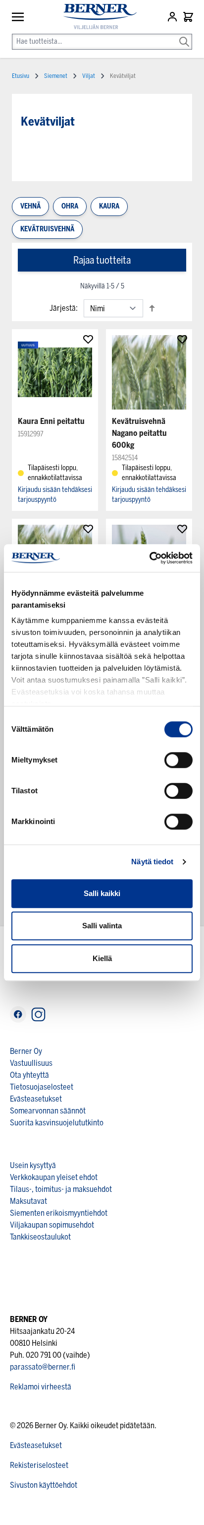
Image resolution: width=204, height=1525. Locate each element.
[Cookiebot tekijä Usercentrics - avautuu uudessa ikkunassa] (149, 558)
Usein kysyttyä (33, 1165)
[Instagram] (38, 1014)
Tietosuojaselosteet (41, 1087)
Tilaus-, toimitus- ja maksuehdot (61, 1189)
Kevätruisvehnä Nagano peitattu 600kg (139, 433)
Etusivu (20, 75)
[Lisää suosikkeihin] (88, 339)
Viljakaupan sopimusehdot (52, 1225)
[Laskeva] (152, 308)
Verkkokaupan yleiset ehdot (54, 1177)
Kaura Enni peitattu (51, 421)
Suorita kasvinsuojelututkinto (56, 1122)
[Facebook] (18, 1014)
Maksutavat (28, 1201)
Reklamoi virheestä (40, 1386)
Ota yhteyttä (29, 1075)
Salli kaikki (102, 893)
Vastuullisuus (31, 1063)
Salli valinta (102, 925)
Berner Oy (26, 1051)
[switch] (178, 760)
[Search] (184, 35)
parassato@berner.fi (42, 1367)
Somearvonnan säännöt (48, 1110)
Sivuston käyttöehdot (43, 1485)
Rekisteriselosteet (39, 1465)
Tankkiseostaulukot (40, 1237)
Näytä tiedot (152, 861)
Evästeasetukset (36, 1099)
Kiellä (102, 958)
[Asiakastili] (173, 17)
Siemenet (55, 75)
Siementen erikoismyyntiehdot (58, 1213)
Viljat (88, 75)
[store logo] (96, 16)
